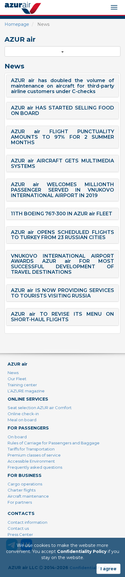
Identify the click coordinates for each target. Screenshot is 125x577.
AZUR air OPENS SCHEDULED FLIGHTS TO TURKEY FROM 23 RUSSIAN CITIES (62, 235)
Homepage (17, 24)
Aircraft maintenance (28, 496)
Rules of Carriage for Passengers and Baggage (54, 442)
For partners (20, 502)
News (13, 372)
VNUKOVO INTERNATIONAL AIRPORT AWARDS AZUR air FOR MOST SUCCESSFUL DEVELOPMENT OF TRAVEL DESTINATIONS (62, 264)
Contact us (18, 528)
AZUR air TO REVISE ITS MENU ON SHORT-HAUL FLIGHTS (62, 316)
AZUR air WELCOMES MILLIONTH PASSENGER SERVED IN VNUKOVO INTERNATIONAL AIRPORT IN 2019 (62, 190)
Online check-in (23, 413)
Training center (22, 384)
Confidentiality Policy (81, 551)
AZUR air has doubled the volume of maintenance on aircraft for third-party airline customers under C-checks (62, 86)
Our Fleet (17, 378)
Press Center (20, 534)
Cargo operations (25, 483)
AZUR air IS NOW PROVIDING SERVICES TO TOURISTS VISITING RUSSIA (62, 293)
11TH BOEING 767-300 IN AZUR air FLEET (61, 214)
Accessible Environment (31, 461)
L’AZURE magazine (26, 390)
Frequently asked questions (35, 467)
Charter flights (21, 490)
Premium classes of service (34, 455)
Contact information (27, 522)
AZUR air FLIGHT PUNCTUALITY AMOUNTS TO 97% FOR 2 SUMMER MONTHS (62, 137)
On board (17, 436)
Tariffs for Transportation (31, 449)
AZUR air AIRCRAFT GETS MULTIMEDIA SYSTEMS (62, 163)
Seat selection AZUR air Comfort (40, 407)
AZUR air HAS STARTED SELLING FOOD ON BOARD (62, 110)
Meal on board (22, 419)
